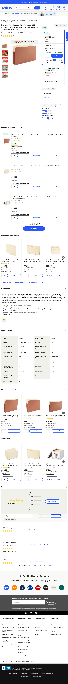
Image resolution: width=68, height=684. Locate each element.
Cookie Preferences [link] (46, 673)
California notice (34, 673)
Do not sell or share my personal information (31, 676)
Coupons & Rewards (17, 13)
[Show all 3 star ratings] (37, 500)
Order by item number (41, 630)
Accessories (33, 282)
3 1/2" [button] (51, 105)
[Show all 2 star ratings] (37, 504)
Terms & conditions (13, 673)
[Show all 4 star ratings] (37, 496)
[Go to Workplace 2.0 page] (62, 588)
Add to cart (57, 56)
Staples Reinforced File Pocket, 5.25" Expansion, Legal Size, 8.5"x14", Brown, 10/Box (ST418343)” (37, 135)
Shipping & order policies (9, 637)
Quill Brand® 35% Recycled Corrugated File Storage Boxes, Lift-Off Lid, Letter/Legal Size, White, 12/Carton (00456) (36, 197)
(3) (29, 495)
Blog (52, 624)
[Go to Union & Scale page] (54, 588)
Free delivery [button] (28, 271)
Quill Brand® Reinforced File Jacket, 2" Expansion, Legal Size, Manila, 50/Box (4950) (33, 260)
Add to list (47, 97)
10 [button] (44, 112)
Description (7, 282)
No (43, 529)
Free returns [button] (47, 93)
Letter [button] (52, 118)
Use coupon (51, 602)
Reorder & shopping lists (41, 622)
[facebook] (35, 613)
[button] (67, 2)
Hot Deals (27, 13)
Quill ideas (21, 652)
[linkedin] (31, 613)
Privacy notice (24, 673)
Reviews (45, 282)
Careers (53, 631)
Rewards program (23, 624)
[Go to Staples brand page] (38, 588)
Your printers (38, 627)
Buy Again (34, 13)
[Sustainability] (4, 320)
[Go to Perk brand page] (30, 588)
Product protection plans (25, 649)
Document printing (23, 640)
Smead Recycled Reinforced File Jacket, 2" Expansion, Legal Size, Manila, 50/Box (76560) (55, 260)
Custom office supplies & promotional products (25, 636)
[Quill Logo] (7, 7)
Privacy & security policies (9, 644)
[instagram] (26, 613)
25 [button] (49, 112)
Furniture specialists (24, 646)
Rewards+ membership (24, 622)
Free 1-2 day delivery (50, 88)
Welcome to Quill (56, 622)
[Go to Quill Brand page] (6, 588)
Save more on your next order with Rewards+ (34, 2)
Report (50, 529)
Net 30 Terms (22, 633)
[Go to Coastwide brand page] (14, 588)
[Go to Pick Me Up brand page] (22, 588)
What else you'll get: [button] (51, 81)
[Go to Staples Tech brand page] (46, 588)
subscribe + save (23, 630)
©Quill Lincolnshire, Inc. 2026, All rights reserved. (23, 668)
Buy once (49, 32)
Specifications (20, 282)
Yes (36, 529)
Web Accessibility (56, 634)
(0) (29, 498)
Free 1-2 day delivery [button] (8, 271)
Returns (4, 624)
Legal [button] (45, 118)
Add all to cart (34, 228)
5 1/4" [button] (58, 105)
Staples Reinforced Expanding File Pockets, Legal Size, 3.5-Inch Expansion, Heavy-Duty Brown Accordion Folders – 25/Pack (55, 416)
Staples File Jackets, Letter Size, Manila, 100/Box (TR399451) (10, 260)
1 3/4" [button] (45, 105)
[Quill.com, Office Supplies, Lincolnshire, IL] (6, 668)
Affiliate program (23, 655)
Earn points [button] (60, 25)
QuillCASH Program (23, 627)
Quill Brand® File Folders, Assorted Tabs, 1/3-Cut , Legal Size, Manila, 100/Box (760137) (35, 165)
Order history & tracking (8, 622)
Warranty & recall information (6, 640)
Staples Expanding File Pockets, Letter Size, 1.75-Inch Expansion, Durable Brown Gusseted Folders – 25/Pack (10, 416)
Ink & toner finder (39, 624)
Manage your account (8, 627)
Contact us (5, 646)
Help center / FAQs (7, 634)
